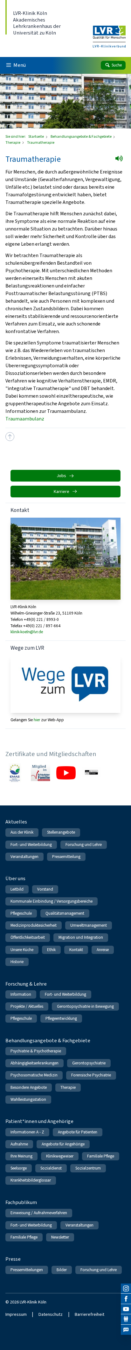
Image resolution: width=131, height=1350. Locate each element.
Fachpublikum (21, 1202)
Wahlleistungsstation (28, 1099)
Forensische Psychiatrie (91, 1075)
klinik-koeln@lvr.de (26, 631)
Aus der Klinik (21, 832)
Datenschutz (50, 1314)
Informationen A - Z (27, 1132)
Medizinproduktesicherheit (33, 925)
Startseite (36, 136)
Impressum (16, 1314)
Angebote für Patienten (77, 1132)
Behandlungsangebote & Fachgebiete (81, 136)
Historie (17, 961)
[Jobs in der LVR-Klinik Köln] (126, 1330)
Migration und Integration (81, 937)
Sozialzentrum (88, 1168)
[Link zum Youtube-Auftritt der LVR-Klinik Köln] (66, 773)
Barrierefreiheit (89, 1314)
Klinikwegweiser (59, 1156)
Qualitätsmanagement (64, 913)
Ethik (51, 949)
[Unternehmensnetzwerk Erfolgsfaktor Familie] (40, 773)
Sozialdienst (51, 1168)
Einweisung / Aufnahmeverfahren (38, 1212)
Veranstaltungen (24, 856)
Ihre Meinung (21, 1156)
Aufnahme (19, 1144)
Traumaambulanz (24, 418)
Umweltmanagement (88, 925)
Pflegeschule (21, 913)
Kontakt (76, 949)
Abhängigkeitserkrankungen (34, 1063)
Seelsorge (18, 1168)
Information (20, 994)
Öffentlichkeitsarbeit (27, 937)
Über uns (15, 878)
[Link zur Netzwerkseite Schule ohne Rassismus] (91, 773)
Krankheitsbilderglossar (30, 1180)
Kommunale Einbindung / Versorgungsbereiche (51, 901)
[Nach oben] (9, 436)
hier (37, 719)
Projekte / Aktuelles (26, 1006)
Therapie (13, 142)
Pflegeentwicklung (61, 1018)
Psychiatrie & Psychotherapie (35, 1051)
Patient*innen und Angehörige (39, 1121)
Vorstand (45, 889)
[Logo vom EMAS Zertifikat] (15, 773)
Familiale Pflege (100, 1156)
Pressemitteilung (66, 856)
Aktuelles (16, 821)
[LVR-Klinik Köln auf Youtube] (126, 1309)
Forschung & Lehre (26, 984)
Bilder (62, 1269)
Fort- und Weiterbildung (31, 844)
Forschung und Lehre (84, 844)
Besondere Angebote (28, 1087)
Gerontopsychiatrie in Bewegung (85, 1006)
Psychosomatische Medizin (34, 1075)
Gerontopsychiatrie (89, 1063)
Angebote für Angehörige (63, 1144)
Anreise (103, 949)
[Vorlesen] (121, 160)
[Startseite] (109, 32)
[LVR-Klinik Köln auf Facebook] (126, 1299)
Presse (13, 1259)
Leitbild (17, 889)
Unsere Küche (21, 949)
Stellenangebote (61, 832)
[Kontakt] (126, 1319)
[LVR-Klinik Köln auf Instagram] (126, 1289)
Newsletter (60, 1237)
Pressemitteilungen (26, 1269)
